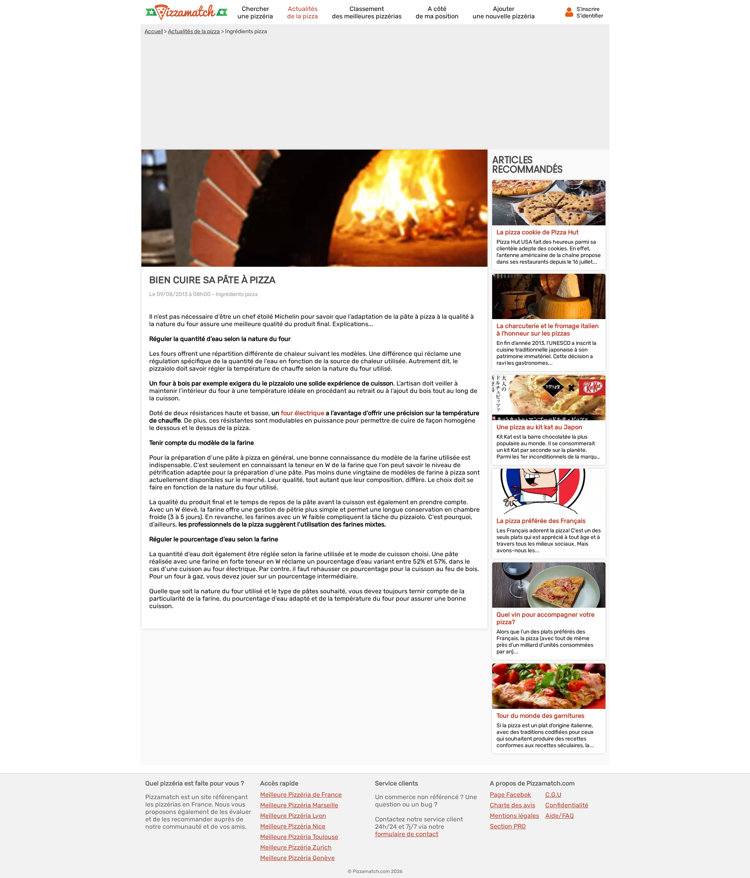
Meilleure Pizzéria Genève (297, 858)
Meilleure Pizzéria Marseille (299, 805)
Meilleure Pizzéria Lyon (293, 815)
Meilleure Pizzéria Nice (292, 826)
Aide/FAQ (559, 815)
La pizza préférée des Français (541, 521)
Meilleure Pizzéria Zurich (296, 847)
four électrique (302, 413)
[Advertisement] (375, 93)
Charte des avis (512, 805)
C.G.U (553, 794)
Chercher (255, 12)
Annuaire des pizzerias (186, 12)
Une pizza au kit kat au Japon (539, 427)
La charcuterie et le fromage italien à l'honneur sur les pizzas (547, 329)
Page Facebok (510, 794)
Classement (367, 12)
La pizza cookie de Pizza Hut (537, 232)
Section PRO (508, 826)
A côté (437, 12)
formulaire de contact (406, 834)
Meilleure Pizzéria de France (301, 794)
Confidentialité (566, 805)
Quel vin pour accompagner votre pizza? (545, 618)
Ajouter (504, 12)
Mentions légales (514, 815)
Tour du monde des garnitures (540, 715)
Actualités (302, 12)
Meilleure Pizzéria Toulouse (299, 837)
